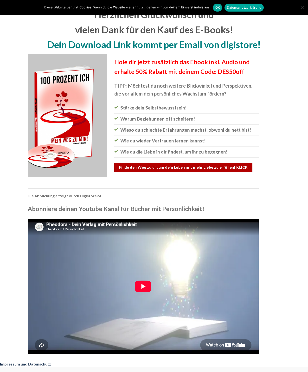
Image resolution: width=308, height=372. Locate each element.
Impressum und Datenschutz (25, 364)
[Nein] (302, 9)
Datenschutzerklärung (244, 7)
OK (217, 7)
